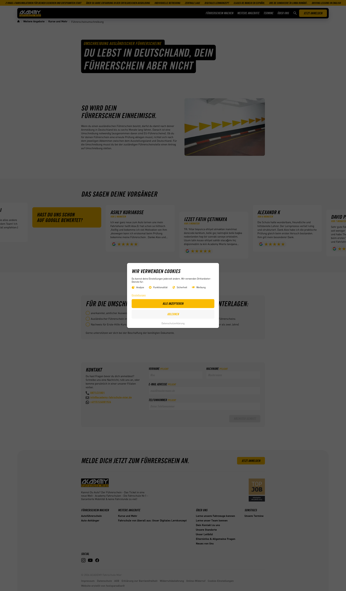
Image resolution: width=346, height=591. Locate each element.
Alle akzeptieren (173, 304)
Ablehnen (173, 314)
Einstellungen (139, 295)
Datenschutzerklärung (173, 323)
